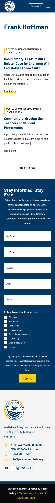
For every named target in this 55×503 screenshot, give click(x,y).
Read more (10, 91)
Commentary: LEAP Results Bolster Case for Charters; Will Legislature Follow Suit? (26, 63)
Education (13, 317)
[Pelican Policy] (9, 6)
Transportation (15, 330)
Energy (12, 347)
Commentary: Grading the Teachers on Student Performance (23, 123)
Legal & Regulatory (17, 343)
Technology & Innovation (19, 334)
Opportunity (14, 338)
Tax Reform (14, 326)
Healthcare (13, 321)
